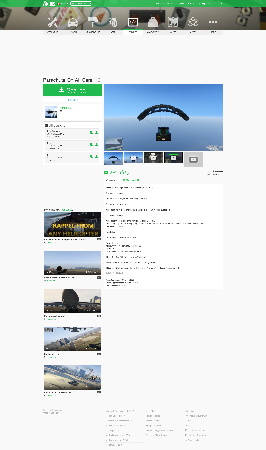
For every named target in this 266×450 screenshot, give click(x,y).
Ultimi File (150, 411)
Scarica (75, 90)
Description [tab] (113, 180)
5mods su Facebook (196, 435)
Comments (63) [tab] (132, 180)
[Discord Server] (60, 111)
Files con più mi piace (155, 420)
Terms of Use (191, 420)
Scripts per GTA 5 (113, 430)
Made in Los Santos (52, 412)
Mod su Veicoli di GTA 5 (116, 415)
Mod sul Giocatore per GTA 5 (118, 435)
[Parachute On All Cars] (163, 117)
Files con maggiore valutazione (159, 430)
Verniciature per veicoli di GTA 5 (120, 420)
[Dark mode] (215, 3)
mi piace (128, 174)
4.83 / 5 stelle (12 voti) (215, 174)
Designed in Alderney (52, 410)
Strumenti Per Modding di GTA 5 (120, 411)
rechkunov (65, 107)
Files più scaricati (153, 425)
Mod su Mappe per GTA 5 (117, 440)
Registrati (205, 3)
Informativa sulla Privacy (196, 415)
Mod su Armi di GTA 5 (115, 425)
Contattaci (189, 411)
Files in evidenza (153, 415)
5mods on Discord (195, 440)
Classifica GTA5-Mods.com (157, 435)
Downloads (114, 174)
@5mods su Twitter (196, 430)
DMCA (188, 425)
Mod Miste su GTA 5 (115, 444)
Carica (181, 3)
